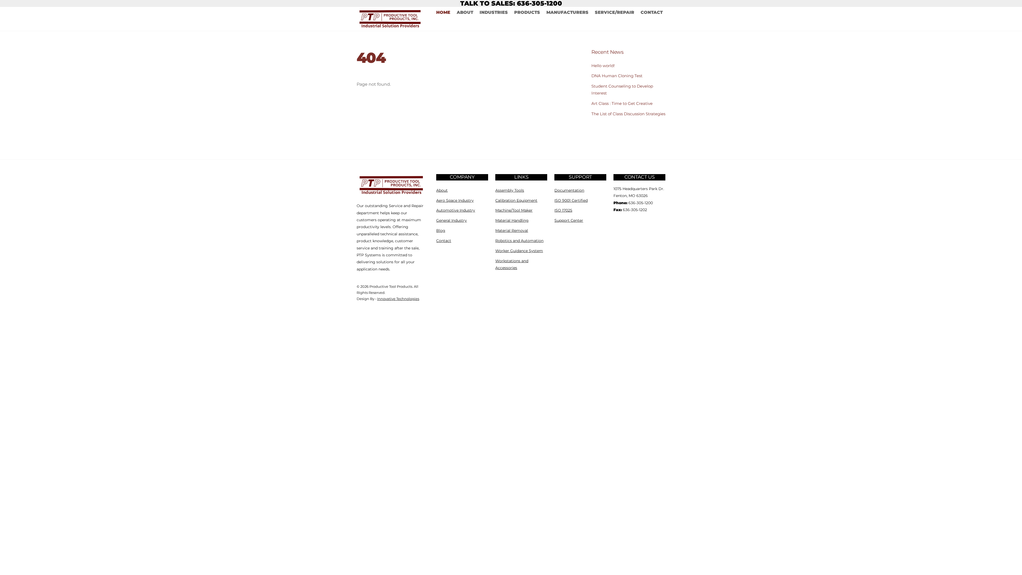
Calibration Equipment (516, 200)
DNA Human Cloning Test (616, 75)
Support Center (568, 220)
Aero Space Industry (455, 200)
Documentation (569, 190)
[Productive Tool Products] (391, 194)
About (465, 12)
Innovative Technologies (398, 299)
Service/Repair (614, 12)
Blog (440, 230)
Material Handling (512, 220)
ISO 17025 (563, 210)
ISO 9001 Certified (571, 200)
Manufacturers (567, 12)
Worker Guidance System (519, 250)
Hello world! (603, 65)
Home (443, 12)
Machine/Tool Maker (514, 210)
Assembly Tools (509, 190)
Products (527, 12)
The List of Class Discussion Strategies (628, 113)
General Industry (451, 220)
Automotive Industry (455, 210)
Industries (494, 12)
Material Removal (511, 230)
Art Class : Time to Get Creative (622, 103)
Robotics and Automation (519, 240)
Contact (652, 12)
